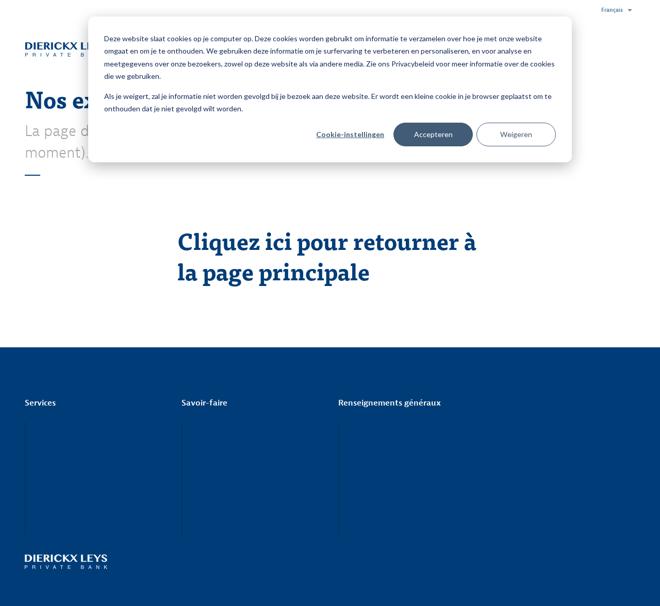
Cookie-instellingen (350, 134)
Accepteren (433, 134)
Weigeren (516, 134)
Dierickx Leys (66, 49)
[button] (614, 10)
